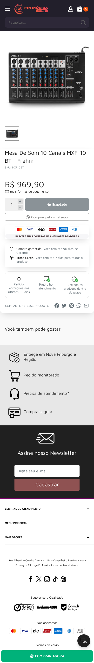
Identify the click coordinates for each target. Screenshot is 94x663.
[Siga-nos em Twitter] (39, 579)
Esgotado (59, 204)
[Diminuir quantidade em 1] (20, 207)
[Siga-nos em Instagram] (47, 579)
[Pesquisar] (83, 22)
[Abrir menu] (7, 9)
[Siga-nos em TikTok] (55, 579)
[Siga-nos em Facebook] (31, 579)
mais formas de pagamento (29, 191)
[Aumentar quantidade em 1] (20, 201)
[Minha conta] (70, 8)
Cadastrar (47, 484)
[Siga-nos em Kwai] (63, 580)
